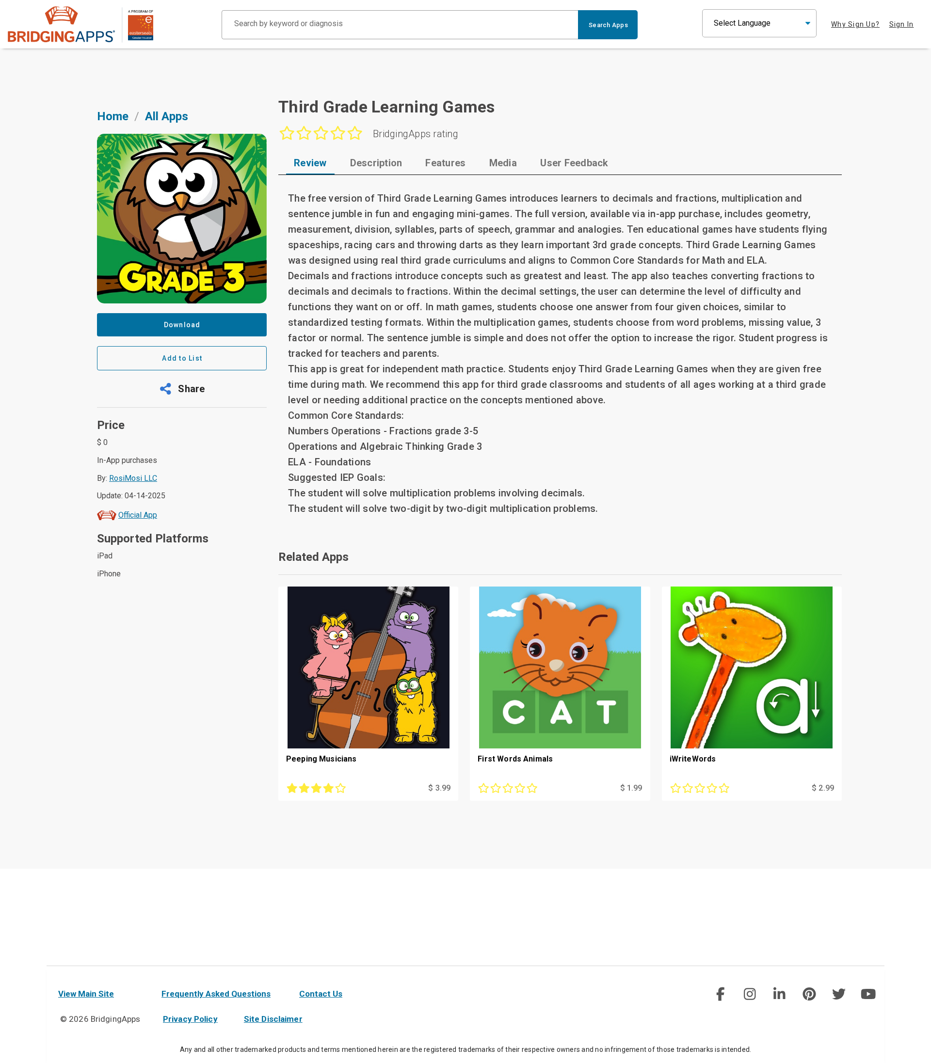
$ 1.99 (631, 788)
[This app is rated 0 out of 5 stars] (532, 788)
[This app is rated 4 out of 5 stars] (341, 788)
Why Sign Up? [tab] (855, 24)
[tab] (310, 163)
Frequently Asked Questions (216, 994)
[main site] (80, 24)
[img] (720, 994)
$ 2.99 (823, 788)
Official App (137, 515)
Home (112, 116)
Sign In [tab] (901, 24)
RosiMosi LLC (133, 478)
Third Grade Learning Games (386, 106)
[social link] (720, 994)
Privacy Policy (190, 1019)
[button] (182, 388)
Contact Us (320, 994)
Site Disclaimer (273, 1019)
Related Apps (313, 557)
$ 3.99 (439, 788)
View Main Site (86, 994)
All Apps (166, 116)
